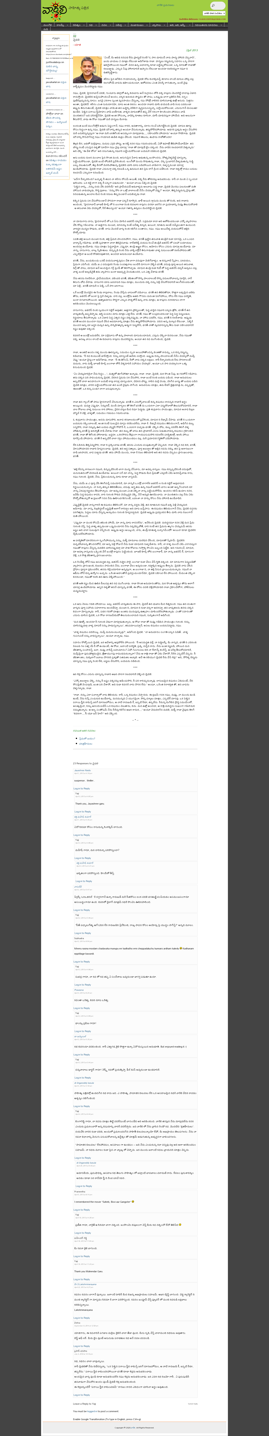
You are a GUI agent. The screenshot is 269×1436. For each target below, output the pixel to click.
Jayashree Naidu (82, 770)
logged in (92, 1411)
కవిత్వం (75, 24)
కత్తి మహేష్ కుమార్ (82, 816)
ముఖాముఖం (136, 24)
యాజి (77, 45)
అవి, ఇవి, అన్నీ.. (177, 24)
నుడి (45, 29)
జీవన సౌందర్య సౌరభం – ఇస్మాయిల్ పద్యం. (56, 122)
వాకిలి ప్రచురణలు (165, 4)
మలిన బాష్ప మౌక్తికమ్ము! (52, 68)
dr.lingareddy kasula (84, 1083)
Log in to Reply (81, 788)
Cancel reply (193, 1403)
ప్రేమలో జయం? (87, 738)
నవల (103, 24)
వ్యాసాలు (155, 24)
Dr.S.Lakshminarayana (85, 1284)
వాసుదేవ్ (78, 886)
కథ (90, 24)
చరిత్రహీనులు (85, 743)
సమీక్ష (117, 24)
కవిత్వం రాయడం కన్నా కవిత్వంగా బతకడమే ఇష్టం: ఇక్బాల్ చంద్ (56, 166)
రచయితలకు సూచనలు (205, 24)
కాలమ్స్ (59, 24)
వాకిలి (133, 1428)
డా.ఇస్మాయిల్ (80, 1036)
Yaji (94, 1403)
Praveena (78, 990)
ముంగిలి (47, 24)
